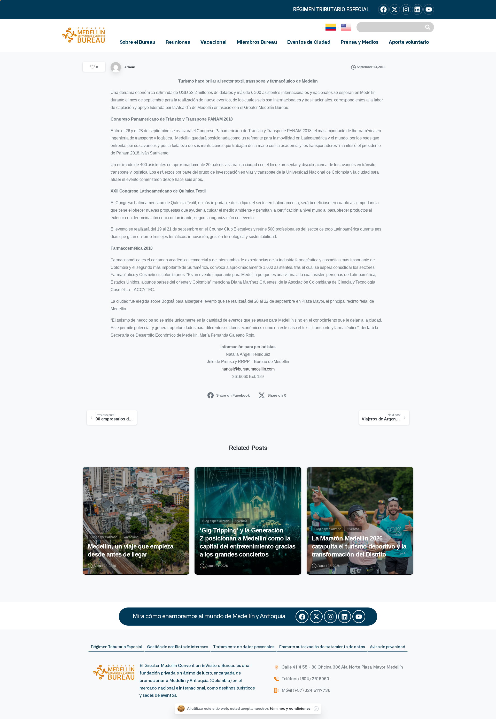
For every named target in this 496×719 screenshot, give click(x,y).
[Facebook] (302, 616)
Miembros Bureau (257, 42)
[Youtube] (358, 616)
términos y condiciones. (291, 708)
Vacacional (213, 42)
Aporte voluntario (409, 42)
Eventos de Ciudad (308, 42)
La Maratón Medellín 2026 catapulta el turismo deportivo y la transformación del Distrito (359, 546)
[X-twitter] (316, 616)
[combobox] (390, 27)
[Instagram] (330, 616)
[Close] (316, 708)
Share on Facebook (233, 395)
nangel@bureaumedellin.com (248, 369)
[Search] (428, 27)
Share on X (276, 395)
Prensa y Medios (359, 42)
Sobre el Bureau (138, 42)
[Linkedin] (344, 616)
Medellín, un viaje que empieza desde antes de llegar (130, 550)
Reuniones (178, 42)
